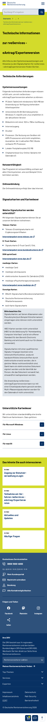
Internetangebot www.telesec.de (17, 236)
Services (6, 678)
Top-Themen (8, 672)
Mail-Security (30, 696)
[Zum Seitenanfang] (42, 718)
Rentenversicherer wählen (16, 660)
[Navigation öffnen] (43, 3)
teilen (8, 625)
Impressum (7, 692)
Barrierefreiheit (32, 700)
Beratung (11, 585)
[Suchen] (41, 12)
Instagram (38, 613)
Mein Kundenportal (15, 574)
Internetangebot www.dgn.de (16, 258)
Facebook (9, 613)
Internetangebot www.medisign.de (18, 285)
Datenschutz (30, 692)
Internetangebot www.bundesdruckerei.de (22, 250)
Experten (7, 684)
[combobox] (20, 12)
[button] (35, 718)
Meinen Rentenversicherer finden (18, 666)
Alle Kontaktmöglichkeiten (19, 590)
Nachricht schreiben (16, 579)
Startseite (7, 19)
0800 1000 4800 (15, 563)
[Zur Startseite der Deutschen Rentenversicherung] (14, 4)
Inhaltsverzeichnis (11, 696)
